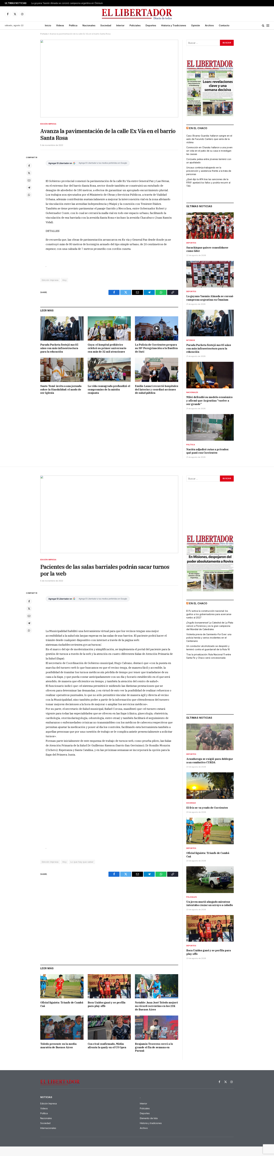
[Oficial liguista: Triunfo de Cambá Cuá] (62, 986)
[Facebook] (29, 166)
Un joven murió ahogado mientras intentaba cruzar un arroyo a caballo (209, 903)
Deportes (151, 25)
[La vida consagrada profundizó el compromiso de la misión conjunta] (109, 370)
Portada (44, 34)
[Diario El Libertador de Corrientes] (137, 14)
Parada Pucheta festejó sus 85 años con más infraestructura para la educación (59, 348)
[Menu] (267, 25)
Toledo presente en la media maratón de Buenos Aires (58, 1045)
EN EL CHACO (198, 128)
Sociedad (105, 25)
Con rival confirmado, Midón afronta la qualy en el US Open (107, 1045)
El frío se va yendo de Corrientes (207, 807)
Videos (60, 25)
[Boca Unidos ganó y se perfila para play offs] (109, 986)
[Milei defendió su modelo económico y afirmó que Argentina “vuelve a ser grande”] (210, 375)
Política (73, 25)
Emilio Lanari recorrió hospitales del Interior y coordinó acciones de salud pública (156, 389)
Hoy (64, 280)
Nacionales (88, 25)
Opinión (195, 25)
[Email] (29, 180)
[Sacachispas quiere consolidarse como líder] (210, 225)
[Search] (263, 25)
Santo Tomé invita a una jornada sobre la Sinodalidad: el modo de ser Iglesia (61, 389)
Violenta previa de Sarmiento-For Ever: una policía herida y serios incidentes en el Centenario (208, 637)
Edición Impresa (48, 124)
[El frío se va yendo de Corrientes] (210, 785)
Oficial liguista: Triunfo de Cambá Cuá (61, 1004)
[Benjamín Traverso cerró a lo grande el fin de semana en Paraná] (156, 1027)
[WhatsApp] (29, 195)
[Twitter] (29, 173)
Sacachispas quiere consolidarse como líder (207, 249)
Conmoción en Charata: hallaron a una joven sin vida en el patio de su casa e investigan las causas (209, 150)
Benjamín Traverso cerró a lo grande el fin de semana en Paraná (154, 1047)
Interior (120, 25)
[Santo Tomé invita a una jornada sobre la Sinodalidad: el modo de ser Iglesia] (62, 370)
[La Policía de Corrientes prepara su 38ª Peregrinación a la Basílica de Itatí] (156, 328)
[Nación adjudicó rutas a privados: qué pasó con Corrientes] (210, 427)
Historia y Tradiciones (173, 25)
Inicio (48, 25)
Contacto (224, 25)
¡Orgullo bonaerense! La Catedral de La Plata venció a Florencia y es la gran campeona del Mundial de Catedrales (209, 626)
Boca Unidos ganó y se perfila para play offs (106, 1004)
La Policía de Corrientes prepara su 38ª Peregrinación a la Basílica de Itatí (156, 348)
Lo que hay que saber (82, 862)
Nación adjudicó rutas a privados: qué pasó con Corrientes (207, 451)
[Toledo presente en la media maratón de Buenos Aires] (62, 1027)
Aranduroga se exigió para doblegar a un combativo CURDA (209, 760)
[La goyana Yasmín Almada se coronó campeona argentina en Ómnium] (210, 274)
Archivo (209, 25)
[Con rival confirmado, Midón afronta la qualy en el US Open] (109, 1027)
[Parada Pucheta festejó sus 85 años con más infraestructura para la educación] (62, 328)
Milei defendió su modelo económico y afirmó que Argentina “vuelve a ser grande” (209, 401)
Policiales (135, 25)
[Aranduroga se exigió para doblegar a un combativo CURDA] (210, 737)
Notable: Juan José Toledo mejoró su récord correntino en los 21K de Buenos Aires (156, 1006)
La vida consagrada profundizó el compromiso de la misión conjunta (109, 389)
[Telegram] (29, 188)
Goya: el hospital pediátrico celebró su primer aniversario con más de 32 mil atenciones (107, 348)
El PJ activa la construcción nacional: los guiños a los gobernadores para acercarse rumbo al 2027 (208, 614)
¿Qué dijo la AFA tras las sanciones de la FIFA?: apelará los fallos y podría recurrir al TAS (208, 182)
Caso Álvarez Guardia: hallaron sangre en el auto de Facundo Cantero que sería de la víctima (209, 139)
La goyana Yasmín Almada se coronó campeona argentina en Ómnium (67, 3)
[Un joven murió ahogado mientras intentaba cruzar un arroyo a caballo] (210, 879)
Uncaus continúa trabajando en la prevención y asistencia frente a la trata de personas (208, 171)
